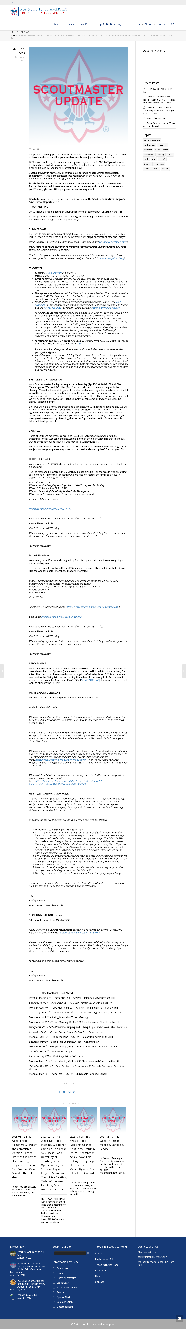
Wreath (165, 168)
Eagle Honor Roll (78, 24)
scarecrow (159, 164)
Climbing (160, 154)
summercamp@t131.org (110, 258)
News (149, 24)
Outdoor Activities (66, 1278)
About (58, 24)
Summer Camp (65, 1301)
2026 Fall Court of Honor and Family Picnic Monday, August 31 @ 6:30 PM (159, 110)
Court (170, 154)
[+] (25, 1120)
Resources (133, 24)
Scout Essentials (151, 168)
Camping (148, 149)
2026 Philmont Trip (156, 118)
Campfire (162, 145)
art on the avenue (152, 140)
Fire (153, 159)
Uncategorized (65, 1306)
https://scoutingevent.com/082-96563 (79, 932)
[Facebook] (12, 2)
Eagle (146, 159)
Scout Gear (63, 1282)
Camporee (148, 154)
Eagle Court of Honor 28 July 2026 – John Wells (159, 125)
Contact (162, 24)
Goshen (147, 164)
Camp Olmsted (161, 149)
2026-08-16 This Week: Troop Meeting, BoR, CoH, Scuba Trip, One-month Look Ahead (159, 99)
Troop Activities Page (107, 24)
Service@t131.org (90, 680)
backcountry (149, 145)
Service (60, 1292)
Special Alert (63, 1297)
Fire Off (162, 159)
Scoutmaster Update (68, 1287)
